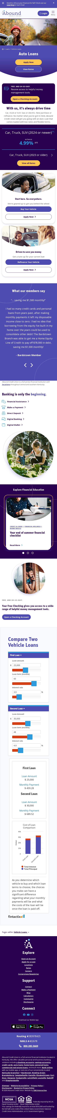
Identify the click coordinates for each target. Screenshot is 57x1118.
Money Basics (15, 528)
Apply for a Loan (28, 962)
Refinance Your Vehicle (35, 262)
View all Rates (28, 163)
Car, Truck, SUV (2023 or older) (28, 155)
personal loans (41, 1065)
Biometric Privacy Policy (24, 1088)
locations (6, 384)
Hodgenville (21, 1078)
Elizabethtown (43, 1075)
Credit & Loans (16, 526)
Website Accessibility (20, 1086)
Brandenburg (8, 1075)
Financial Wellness (33, 526)
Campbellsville (21, 1075)
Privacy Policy (37, 1086)
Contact (28, 987)
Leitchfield (32, 1078)
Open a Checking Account (25, 99)
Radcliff (50, 1078)
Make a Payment (15, 407)
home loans (29, 1065)
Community (28, 999)
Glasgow (11, 1078)
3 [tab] (33, 553)
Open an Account (28, 959)
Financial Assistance (17, 401)
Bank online (47, 1067)
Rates (28, 968)
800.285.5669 (30, 1046)
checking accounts (25, 1062)
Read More (16, 545)
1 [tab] (23, 553)
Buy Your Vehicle (35, 209)
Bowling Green (38, 1073)
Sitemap (5, 1086)
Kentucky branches (10, 1073)
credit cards (7, 1065)
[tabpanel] (28, 139)
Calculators (28, 996)
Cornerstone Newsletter (28, 974)
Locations (28, 965)
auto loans (18, 1065)
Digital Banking (14, 419)
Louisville (41, 1078)
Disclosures (29, 1002)
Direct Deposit (14, 413)
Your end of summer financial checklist (27, 534)
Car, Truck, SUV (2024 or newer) (28, 132)
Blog (28, 993)
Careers (28, 971)
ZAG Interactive (40, 1090)
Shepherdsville (12, 1080)
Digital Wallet (13, 425)
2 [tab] (28, 553)
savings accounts (43, 1062)
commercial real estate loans (15, 1067)
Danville (32, 1075)
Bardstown (26, 1073)
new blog (10, 5)
